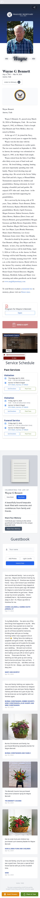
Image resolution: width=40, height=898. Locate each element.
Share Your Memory (13, 529)
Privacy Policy (14, 889)
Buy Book (21, 497)
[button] (20, 727)
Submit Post (20, 563)
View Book (10, 497)
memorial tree (27, 288)
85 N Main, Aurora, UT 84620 (18, 385)
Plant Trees (28, 389)
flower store (25, 292)
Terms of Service (25, 889)
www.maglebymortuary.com (14, 281)
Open (20, 313)
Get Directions (12, 389)
